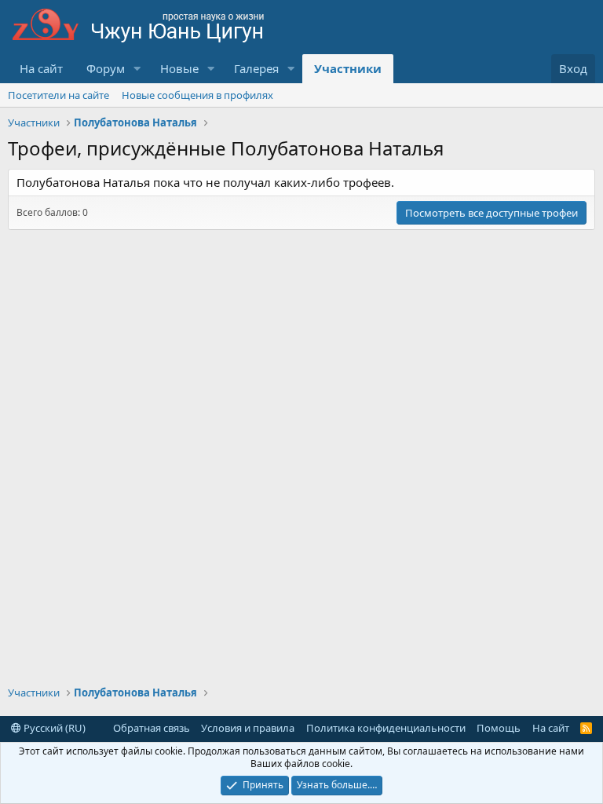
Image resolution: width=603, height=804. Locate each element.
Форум (105, 68)
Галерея (256, 68)
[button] (137, 68)
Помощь (499, 728)
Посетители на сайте (58, 95)
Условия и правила (247, 728)
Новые (179, 68)
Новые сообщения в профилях (197, 95)
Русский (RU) (53, 728)
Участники (348, 68)
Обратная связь (151, 728)
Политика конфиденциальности (386, 728)
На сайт (41, 68)
